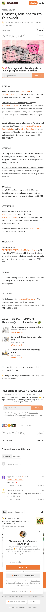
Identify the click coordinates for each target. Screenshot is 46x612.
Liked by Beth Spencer (15, 479)
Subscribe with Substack (24, 576)
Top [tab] (4, 512)
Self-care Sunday (9, 91)
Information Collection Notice (30, 583)
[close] (39, 531)
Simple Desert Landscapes (13, 189)
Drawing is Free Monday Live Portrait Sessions (22, 153)
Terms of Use (35, 581)
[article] (23, 523)
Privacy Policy (24, 585)
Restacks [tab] (16, 456)
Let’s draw (6, 247)
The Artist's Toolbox (10, 217)
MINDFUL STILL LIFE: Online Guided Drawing (23, 167)
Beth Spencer (16, 330)
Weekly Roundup (9, 10)
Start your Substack (17, 602)
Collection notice (38, 596)
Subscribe (33, 3)
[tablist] (11, 456)
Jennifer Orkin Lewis (27, 129)
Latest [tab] (10, 512)
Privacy (21, 596)
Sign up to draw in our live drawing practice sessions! (15, 522)
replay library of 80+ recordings (18, 280)
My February (7, 299)
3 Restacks (27, 426)
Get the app (34, 602)
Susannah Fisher (35, 228)
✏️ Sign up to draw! (11, 518)
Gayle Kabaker (8, 129)
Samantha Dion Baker (33, 126)
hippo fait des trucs (10, 105)
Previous (9, 441)
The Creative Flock (10, 214)
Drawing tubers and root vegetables (17, 102)
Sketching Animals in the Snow (15, 211)
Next (38, 441)
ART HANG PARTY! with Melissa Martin (19, 250)
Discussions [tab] (19, 512)
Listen (41, 30)
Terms (28, 596)
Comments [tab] (7, 456)
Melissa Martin (12, 490)
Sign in (41, 3)
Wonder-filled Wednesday (13, 228)
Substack (12, 607)
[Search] (42, 512)
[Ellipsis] (43, 476)
